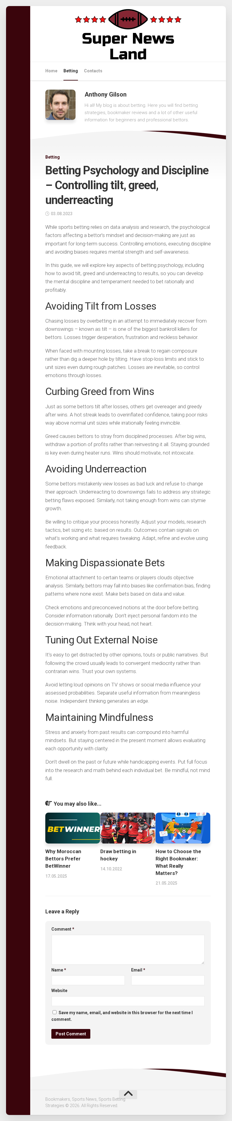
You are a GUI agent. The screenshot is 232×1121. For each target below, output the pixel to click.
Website (59, 990)
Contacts (93, 70)
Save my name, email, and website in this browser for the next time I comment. (122, 1016)
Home (51, 70)
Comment (62, 929)
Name (58, 970)
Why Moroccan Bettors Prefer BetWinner (63, 858)
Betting (70, 70)
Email (138, 970)
